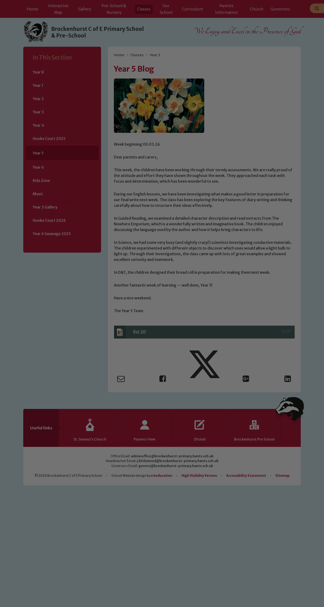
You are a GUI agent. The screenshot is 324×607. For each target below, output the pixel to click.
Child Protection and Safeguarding (162, 349)
